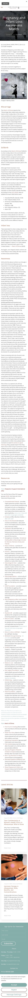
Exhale (7, 517)
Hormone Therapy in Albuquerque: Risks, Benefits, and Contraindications (11, 889)
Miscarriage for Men (11, 563)
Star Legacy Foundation (12, 670)
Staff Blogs (19, 34)
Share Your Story (10, 732)
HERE (7, 496)
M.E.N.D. (7, 551)
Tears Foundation (10, 691)
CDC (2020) (14, 192)
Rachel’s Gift (8, 613)
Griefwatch (8, 528)
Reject (14, 990)
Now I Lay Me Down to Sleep (13, 755)
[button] (2, 7)
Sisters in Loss (9, 663)
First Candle (8, 744)
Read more (7, 848)
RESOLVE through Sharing (13, 636)
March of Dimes (8, 110)
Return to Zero (9, 618)
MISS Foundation (10, 586)
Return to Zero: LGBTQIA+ (12, 632)
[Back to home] (14, 7)
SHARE (7, 647)
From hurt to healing (11, 727)
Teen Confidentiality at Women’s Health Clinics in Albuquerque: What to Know (14, 822)
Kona (14, 818)
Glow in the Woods (10, 520)
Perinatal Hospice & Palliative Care (15, 759)
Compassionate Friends (12, 501)
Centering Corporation (11, 740)
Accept (14, 985)
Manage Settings (14, 995)
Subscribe (8, 943)
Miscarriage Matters (11, 576)
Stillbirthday (8, 680)
